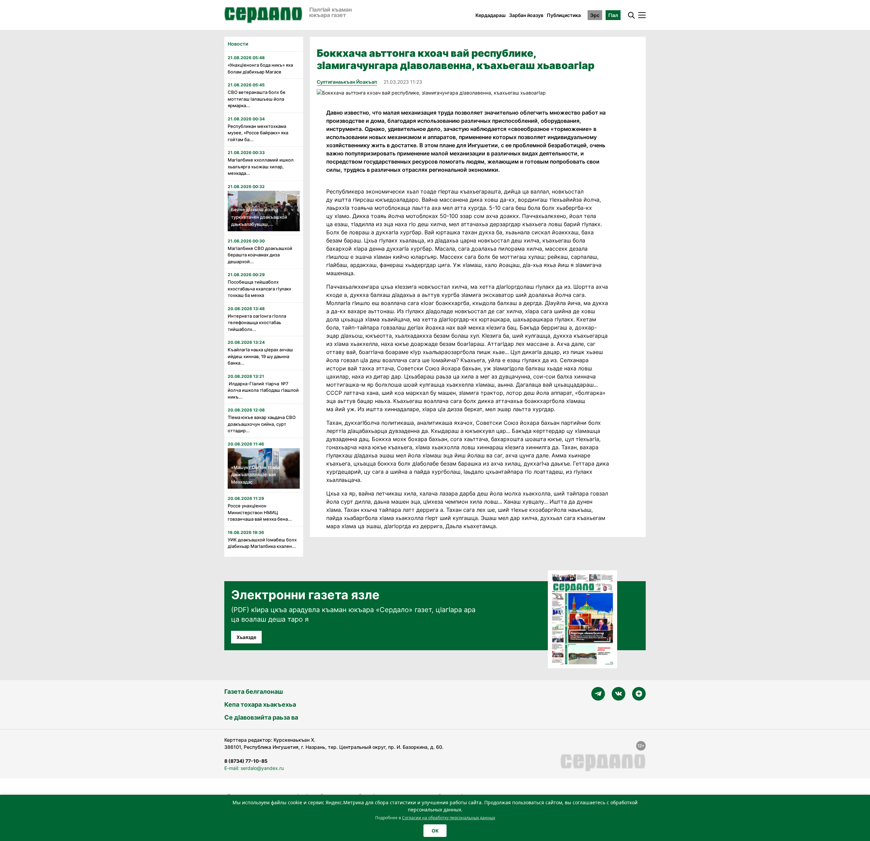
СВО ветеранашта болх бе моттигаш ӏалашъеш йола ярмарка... (256, 98)
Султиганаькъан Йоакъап (347, 82)
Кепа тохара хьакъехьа (260, 704)
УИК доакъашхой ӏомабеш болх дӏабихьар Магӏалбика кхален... (262, 543)
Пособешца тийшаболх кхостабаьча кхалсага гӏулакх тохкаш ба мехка (259, 288)
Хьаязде (246, 637)
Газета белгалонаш (253, 691)
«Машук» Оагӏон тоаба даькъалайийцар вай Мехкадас (255, 475)
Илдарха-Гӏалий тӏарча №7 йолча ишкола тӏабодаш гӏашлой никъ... (263, 390)
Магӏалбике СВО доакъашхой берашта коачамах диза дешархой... (260, 255)
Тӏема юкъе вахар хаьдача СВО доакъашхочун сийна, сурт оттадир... (262, 424)
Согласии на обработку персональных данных (448, 818)
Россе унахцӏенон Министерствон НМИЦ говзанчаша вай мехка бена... (260, 512)
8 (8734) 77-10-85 (245, 761)
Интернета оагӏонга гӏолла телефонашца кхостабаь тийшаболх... (257, 322)
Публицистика (564, 15)
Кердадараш (490, 15)
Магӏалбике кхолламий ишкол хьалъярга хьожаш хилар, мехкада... (261, 166)
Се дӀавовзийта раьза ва (261, 717)
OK (435, 830)
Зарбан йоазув (526, 15)
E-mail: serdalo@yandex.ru (254, 768)
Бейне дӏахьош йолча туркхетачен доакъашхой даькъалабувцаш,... (259, 217)
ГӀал (613, 15)
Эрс (594, 15)
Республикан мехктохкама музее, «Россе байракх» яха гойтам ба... (258, 132)
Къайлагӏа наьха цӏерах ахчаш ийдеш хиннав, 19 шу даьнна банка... (260, 356)
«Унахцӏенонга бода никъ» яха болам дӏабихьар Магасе (260, 68)
